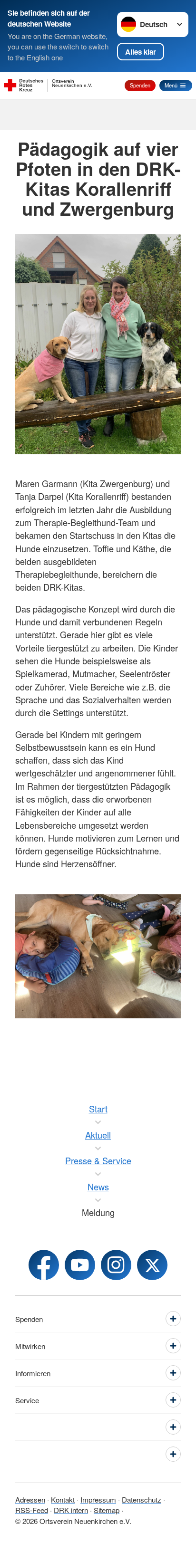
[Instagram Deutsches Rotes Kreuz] (116, 1265)
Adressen (30, 1499)
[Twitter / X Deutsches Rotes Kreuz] (152, 1265)
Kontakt (63, 1499)
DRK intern (71, 1510)
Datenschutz (141, 1499)
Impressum (98, 1499)
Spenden (140, 85)
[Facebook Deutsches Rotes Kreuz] (44, 1265)
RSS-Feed (31, 1510)
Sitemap (106, 1510)
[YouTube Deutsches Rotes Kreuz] (80, 1265)
